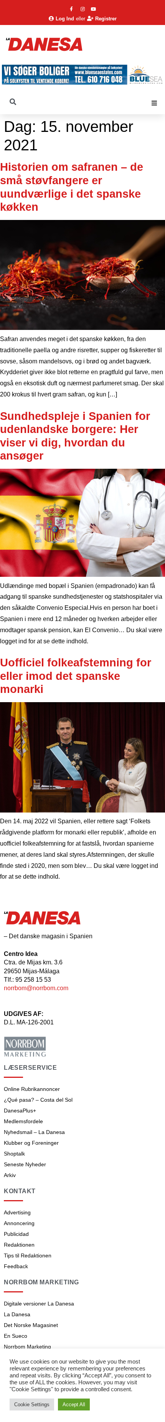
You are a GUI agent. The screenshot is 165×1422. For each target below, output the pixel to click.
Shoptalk (14, 1154)
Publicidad (16, 1234)
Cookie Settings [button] (32, 1404)
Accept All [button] (74, 1404)
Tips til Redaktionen (27, 1255)
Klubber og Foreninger (31, 1143)
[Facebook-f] (71, 9)
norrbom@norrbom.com (36, 988)
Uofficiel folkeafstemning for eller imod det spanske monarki (75, 675)
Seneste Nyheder (25, 1164)
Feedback (16, 1266)
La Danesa (17, 1314)
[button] (154, 103)
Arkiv (10, 1175)
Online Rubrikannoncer (32, 1089)
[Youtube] (93, 9)
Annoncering (19, 1223)
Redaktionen (19, 1245)
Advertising (17, 1212)
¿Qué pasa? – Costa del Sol (38, 1100)
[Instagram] (82, 9)
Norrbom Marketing (27, 1347)
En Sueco (15, 1336)
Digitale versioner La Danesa (39, 1303)
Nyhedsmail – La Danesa (34, 1132)
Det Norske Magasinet (31, 1325)
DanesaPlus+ (20, 1110)
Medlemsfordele (23, 1121)
